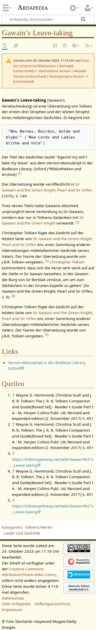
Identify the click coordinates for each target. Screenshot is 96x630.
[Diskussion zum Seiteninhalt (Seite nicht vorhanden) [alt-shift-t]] (16, 46)
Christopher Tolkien (67, 261)
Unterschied (23, 71)
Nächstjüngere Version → (68, 76)
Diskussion (48, 65)
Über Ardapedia (16, 603)
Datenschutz (13, 598)
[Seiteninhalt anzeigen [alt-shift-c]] (4, 46)
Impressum (12, 609)
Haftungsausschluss (52, 603)
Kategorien (12, 527)
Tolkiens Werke (38, 527)
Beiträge (65, 65)
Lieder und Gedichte (22, 533)
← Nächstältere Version (52, 71)
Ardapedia (32, 7)
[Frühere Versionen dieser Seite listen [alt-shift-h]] (65, 46)
